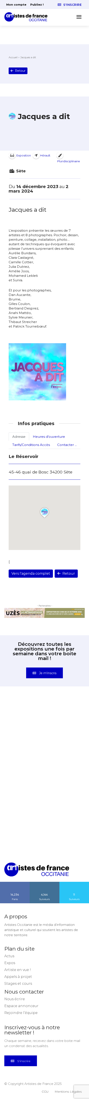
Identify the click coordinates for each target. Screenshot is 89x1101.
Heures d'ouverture (49, 437)
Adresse (18, 437)
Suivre (44, 883)
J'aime (15, 883)
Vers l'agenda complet (30, 573)
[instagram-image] (24, 719)
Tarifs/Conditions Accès (31, 445)
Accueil (13, 57)
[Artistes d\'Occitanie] (27, 16)
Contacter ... (67, 445)
